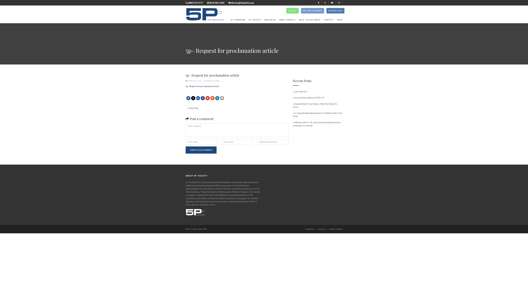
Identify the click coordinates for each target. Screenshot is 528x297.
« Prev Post (193, 108)
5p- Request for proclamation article (202, 86)
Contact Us (309, 229)
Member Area (335, 11)
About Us (321, 229)
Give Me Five (301, 91)
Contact (329, 20)
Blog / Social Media (309, 20)
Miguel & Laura (213, 81)
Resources (270, 20)
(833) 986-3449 (217, 3)
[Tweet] (193, 98)
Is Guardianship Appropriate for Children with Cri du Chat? (317, 114)
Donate (292, 11)
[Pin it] (208, 98)
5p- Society (255, 20)
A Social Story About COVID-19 (309, 97)
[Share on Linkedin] (212, 98)
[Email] (222, 98)
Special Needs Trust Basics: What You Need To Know (315, 105)
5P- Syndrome (237, 20)
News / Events (286, 20)
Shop (339, 20)
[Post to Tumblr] (203, 98)
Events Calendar (335, 229)
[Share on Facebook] (188, 98)
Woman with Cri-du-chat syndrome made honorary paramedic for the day (317, 124)
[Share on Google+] (198, 98)
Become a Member (312, 11)
